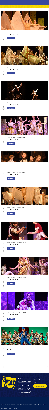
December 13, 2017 (22, 67)
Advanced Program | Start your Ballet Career (24, 404)
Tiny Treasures (3, 404)
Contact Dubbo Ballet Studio (6, 408)
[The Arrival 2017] (24, 20)
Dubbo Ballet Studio (11, 67)
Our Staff (35, 404)
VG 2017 (9, 350)
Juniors (8, 404)
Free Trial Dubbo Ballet (42, 404)
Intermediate (13, 404)
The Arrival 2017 (12, 34)
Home (37, 7)
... (32, 366)
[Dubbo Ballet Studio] (3, 399)
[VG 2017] (24, 336)
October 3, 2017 (22, 347)
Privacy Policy (14, 408)
